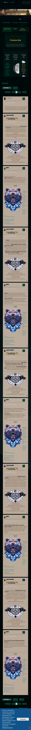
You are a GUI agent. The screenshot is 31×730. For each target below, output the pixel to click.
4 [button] (12, 92)
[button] (6, 92)
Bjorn (7, 167)
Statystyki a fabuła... (7, 72)
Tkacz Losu (9, 98)
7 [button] (18, 92)
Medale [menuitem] (7, 2)
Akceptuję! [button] (23, 719)
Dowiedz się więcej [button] (7, 727)
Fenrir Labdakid (10, 115)
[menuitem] (12, 2)
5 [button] (14, 92)
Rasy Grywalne (7, 64)
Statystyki (7, 74)
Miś (15, 185)
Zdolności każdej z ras (7, 67)
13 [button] (23, 92)
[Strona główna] (15, 12)
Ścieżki (5, 83)
